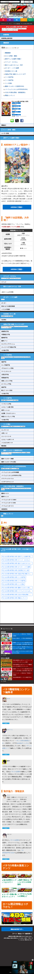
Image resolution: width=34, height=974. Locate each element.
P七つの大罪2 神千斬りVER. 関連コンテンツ (14, 598)
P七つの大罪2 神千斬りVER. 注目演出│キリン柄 (15, 570)
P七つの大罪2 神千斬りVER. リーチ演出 (13, 584)
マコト (8, 795)
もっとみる (3, 655)
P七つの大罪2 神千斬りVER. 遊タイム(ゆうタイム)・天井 (18, 563)
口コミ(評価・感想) (11, 56)
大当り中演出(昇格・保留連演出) (15, 92)
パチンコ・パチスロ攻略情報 (14, 23)
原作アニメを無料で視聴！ (13, 59)
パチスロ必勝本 (15, 771)
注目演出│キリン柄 (11, 71)
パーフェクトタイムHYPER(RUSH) (16, 89)
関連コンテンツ (10, 95)
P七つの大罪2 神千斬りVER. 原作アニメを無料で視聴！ (17, 556)
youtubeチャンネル (23, 743)
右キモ (8, 698)
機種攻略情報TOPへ (17, 929)
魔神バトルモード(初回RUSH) (14, 86)
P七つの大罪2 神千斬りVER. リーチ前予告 (13, 577)
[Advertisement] (17, 954)
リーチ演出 (8, 83)
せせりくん (10, 729)
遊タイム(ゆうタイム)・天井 (14, 65)
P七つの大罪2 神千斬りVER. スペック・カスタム (15, 560)
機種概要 (8, 53)
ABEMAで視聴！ (17, 207)
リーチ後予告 (9, 80)
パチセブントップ (4, 23)
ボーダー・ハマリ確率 (12, 68)
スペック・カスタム (11, 62)
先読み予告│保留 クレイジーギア (15, 74)
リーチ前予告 (9, 77)
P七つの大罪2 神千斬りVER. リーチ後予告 (13, 580)
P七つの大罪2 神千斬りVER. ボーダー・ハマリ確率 (16, 567)
